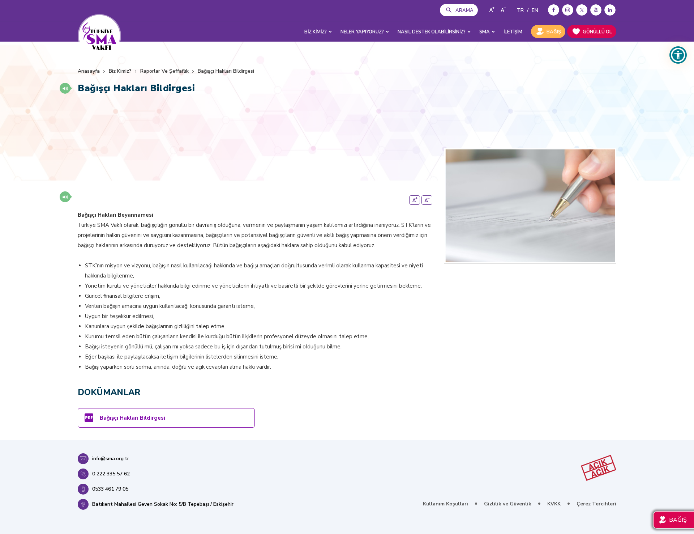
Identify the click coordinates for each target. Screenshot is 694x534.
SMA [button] (484, 32)
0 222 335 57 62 (111, 473)
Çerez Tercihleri (596, 503)
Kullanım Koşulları (445, 503)
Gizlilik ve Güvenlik (507, 503)
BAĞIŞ (554, 32)
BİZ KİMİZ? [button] (315, 32)
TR (520, 10)
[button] (65, 88)
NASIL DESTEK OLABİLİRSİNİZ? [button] (432, 32)
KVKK (554, 503)
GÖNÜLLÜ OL (597, 32)
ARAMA (464, 10)
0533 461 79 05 (110, 489)
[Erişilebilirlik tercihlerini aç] (678, 55)
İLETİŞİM (513, 32)
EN (535, 10)
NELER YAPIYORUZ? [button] (362, 32)
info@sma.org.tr (110, 458)
